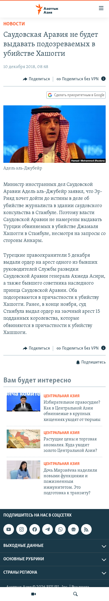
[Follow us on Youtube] (8, 529)
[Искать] (75, 594)
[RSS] (86, 529)
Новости (14, 24)
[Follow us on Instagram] (21, 529)
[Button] (36, 79)
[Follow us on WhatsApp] (60, 529)
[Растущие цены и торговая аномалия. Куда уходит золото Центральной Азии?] (23, 439)
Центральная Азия (62, 396)
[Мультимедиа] (33, 594)
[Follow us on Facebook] (34, 529)
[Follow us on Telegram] (47, 529)
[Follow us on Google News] (73, 529)
